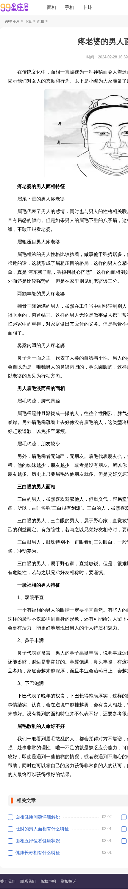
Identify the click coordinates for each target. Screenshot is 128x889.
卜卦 (87, 7)
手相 (69, 7)
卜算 (28, 21)
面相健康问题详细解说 (37, 816)
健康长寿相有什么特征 (37, 852)
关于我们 (7, 881)
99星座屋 (12, 21)
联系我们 (28, 881)
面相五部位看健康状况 (37, 840)
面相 (51, 7)
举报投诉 (68, 881)
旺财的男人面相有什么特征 (42, 828)
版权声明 (48, 881)
